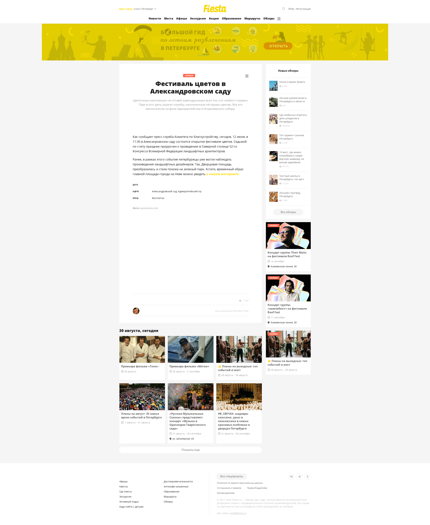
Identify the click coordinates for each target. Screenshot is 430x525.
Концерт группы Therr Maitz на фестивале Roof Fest (287, 254)
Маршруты (252, 18)
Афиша (181, 18)
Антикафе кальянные (176, 486)
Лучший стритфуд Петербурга (289, 194)
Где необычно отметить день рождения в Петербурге (293, 118)
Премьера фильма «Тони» (140, 366)
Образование (231, 18)
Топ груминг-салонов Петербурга (291, 137)
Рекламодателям (226, 493)
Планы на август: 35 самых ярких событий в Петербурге (141, 415)
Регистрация (303, 8)
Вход (291, 8)
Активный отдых (129, 501)
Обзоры (268, 18)
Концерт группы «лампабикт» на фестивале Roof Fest (287, 308)
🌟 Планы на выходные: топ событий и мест (238, 368)
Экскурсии (198, 18)
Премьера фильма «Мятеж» (189, 366)
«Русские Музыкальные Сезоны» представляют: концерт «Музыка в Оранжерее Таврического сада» (187, 421)
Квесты (123, 486)
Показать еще (191, 450)
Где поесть (125, 491)
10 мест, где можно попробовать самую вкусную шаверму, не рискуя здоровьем (291, 157)
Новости (155, 18)
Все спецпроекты (231, 476)
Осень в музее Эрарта (292, 81)
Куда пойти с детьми (131, 506)
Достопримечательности (178, 481)
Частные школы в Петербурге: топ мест (291, 177)
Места (168, 18)
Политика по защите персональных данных (240, 483)
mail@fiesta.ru (238, 513)
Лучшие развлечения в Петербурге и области (293, 99)
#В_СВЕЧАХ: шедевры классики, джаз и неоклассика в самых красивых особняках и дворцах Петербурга (234, 421)
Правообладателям (257, 488)
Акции (214, 18)
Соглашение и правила (229, 488)
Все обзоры (288, 212)
